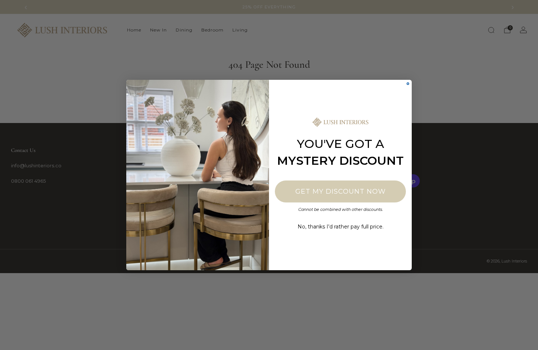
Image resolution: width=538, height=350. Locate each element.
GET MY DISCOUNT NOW (340, 191)
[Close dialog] (408, 84)
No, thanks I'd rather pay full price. (341, 226)
